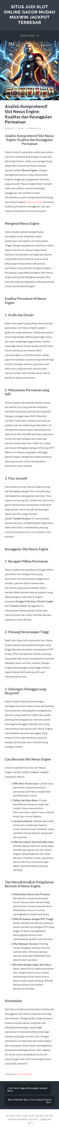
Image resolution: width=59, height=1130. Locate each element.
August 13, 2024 (14, 128)
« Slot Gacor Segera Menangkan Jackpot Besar (27, 1089)
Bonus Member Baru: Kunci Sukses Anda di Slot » (30, 1101)
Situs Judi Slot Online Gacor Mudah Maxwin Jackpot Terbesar (29, 14)
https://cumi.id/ (33, 201)
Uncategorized (24, 1074)
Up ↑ (31, 1123)
